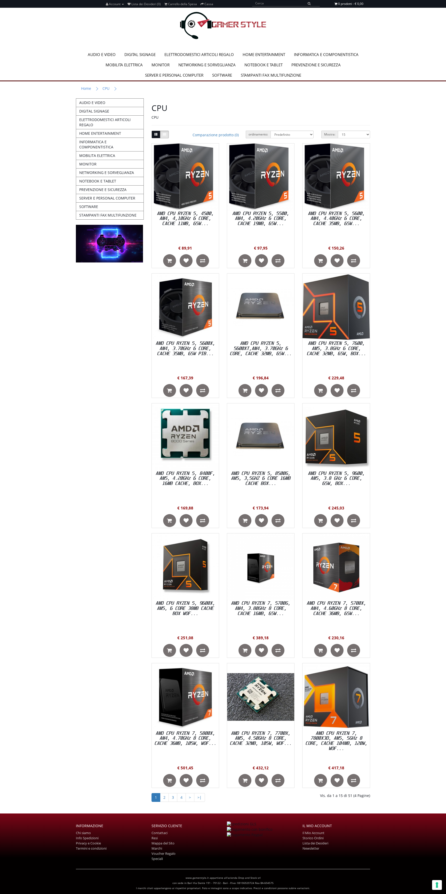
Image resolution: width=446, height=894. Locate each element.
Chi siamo (83, 833)
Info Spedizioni (87, 838)
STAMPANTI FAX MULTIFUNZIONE (271, 75)
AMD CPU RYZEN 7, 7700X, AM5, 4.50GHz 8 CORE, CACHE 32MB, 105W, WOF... (261, 738)
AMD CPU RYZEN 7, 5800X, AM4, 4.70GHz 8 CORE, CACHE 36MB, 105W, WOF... (185, 738)
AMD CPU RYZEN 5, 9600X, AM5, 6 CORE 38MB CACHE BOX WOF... (185, 608)
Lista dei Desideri (315, 843)
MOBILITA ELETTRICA (124, 64)
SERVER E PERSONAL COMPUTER (174, 75)
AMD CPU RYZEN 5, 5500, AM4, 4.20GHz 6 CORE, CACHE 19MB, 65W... (260, 218)
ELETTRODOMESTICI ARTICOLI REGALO (199, 54)
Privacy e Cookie (88, 843)
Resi (155, 838)
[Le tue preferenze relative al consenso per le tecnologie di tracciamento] (437, 885)
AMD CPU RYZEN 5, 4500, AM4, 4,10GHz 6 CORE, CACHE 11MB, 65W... (185, 218)
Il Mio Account (313, 833)
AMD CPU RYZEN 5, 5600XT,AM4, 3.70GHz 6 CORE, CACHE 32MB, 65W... (261, 348)
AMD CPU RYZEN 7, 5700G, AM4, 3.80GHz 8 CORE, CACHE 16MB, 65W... (260, 608)
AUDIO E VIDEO (102, 54)
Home (86, 88)
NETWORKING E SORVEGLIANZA (207, 64)
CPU (105, 88)
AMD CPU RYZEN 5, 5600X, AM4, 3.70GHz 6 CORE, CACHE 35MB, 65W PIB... (185, 348)
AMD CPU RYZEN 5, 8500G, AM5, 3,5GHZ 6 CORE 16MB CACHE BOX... (260, 478)
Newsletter (310, 848)
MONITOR (161, 64)
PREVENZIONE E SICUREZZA (316, 64)
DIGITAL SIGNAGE (140, 54)
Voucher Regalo (164, 853)
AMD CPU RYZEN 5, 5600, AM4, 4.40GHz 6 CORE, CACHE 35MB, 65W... (336, 218)
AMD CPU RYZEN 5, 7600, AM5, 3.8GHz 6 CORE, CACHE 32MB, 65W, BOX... (336, 348)
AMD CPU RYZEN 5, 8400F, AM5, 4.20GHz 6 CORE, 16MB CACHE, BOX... (185, 478)
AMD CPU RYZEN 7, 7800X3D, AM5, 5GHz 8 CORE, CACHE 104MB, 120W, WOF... (336, 741)
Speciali (157, 858)
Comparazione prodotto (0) (216, 134)
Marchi (157, 848)
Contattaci (160, 833)
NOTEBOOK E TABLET (263, 64)
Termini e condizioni (91, 848)
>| (199, 797)
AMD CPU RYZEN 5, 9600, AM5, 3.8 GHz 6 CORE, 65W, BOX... (336, 478)
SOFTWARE (222, 75)
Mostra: (329, 134)
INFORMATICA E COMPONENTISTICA (326, 54)
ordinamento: (258, 134)
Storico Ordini (313, 838)
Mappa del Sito (163, 843)
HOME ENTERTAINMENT (264, 54)
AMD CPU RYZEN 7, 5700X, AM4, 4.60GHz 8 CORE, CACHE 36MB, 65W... (336, 608)
